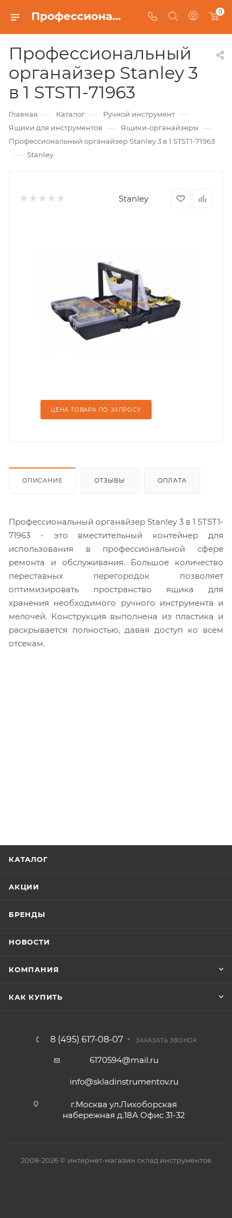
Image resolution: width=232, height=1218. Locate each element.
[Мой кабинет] (193, 17)
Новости (29, 942)
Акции (24, 886)
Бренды (27, 914)
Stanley (133, 198)
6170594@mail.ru (124, 1060)
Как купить (36, 997)
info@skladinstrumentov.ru (124, 1081)
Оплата (172, 480)
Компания (34, 969)
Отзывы (109, 480)
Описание (42, 480)
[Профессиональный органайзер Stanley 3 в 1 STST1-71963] (116, 302)
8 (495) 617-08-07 (86, 1039)
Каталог (28, 859)
